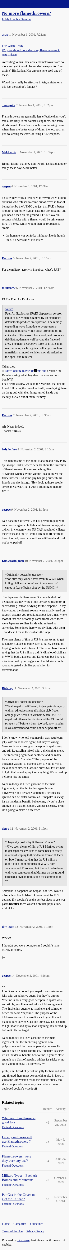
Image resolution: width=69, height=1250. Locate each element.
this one (41, 370)
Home (6, 1223)
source (9, 309)
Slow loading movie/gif (19, 370)
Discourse (23, 1240)
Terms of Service (12, 1231)
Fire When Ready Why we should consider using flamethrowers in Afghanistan (31, 50)
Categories (19, 1223)
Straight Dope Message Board (20, 4)
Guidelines (36, 1223)
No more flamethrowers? (26, 13)
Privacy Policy (35, 1231)
